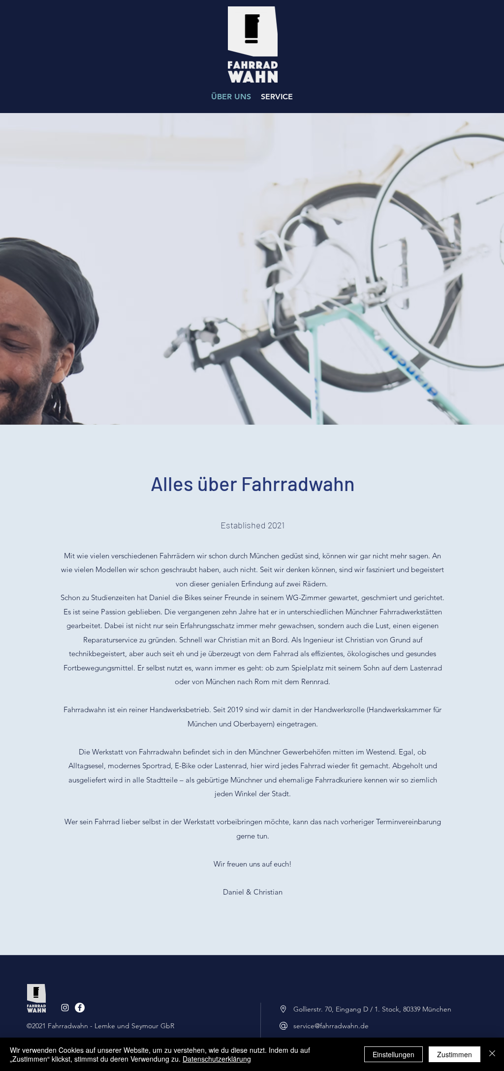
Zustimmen (454, 1054)
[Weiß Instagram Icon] (65, 1008)
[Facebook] (80, 1008)
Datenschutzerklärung (217, 1059)
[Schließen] (492, 1054)
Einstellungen (393, 1054)
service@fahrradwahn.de (331, 1025)
